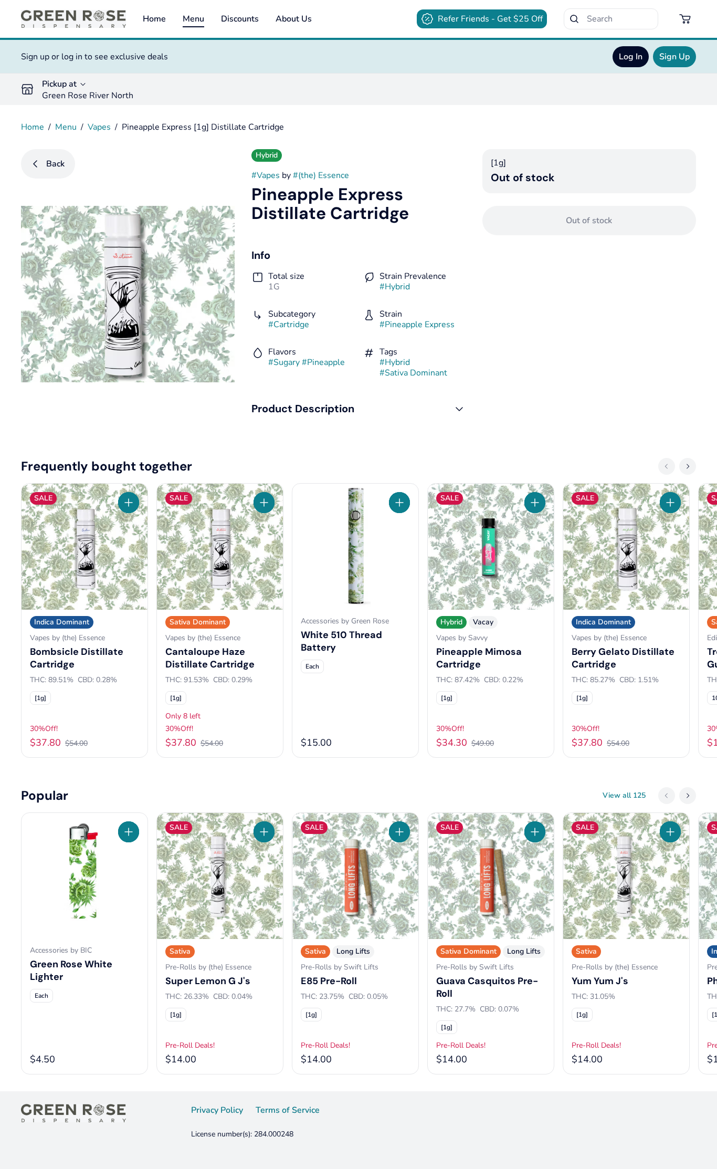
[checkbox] (40, 698)
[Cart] (685, 18)
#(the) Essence (321, 175)
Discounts (240, 19)
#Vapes (265, 175)
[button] (358, 408)
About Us (294, 19)
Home (154, 19)
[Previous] (666, 466)
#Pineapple (323, 362)
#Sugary (284, 362)
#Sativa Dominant (413, 373)
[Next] (687, 466)
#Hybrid (394, 287)
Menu (193, 19)
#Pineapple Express (417, 324)
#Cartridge (288, 324)
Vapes (99, 127)
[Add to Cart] (128, 502)
